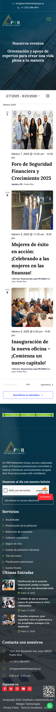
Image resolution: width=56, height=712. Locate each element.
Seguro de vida (13, 543)
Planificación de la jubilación (21, 525)
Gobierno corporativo (16, 537)
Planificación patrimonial (19, 561)
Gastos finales (13, 567)
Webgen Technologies (28, 703)
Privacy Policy (11, 707)
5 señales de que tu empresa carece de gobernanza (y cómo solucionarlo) (34, 602)
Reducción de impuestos (18, 531)
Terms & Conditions (31, 707)
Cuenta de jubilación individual (22, 549)
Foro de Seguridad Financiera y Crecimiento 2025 (32, 171)
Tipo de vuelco (13, 555)
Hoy (28, 384)
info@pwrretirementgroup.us (30, 3)
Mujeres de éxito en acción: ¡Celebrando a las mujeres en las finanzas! (30, 258)
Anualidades (12, 519)
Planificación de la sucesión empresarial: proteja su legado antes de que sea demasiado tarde (35, 585)
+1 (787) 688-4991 (30, 7)
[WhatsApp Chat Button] (50, 706)
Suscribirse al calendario (26, 395)
